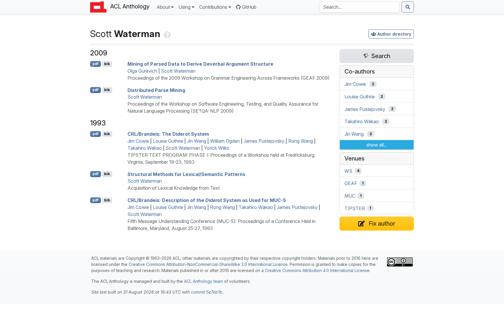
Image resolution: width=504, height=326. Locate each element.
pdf (95, 64)
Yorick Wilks (216, 148)
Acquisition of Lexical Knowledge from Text (173, 188)
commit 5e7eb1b (206, 292)
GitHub (249, 7)
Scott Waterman (178, 71)
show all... (376, 145)
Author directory (394, 34)
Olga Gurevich (142, 71)
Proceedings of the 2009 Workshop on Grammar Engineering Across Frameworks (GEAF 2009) (228, 78)
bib (107, 64)
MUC (349, 196)
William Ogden (225, 141)
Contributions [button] (213, 7)
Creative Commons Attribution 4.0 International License (317, 270)
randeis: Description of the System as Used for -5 (206, 200)
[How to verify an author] (166, 33)
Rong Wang (300, 141)
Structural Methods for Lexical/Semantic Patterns (186, 174)
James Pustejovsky (264, 141)
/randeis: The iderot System (168, 134)
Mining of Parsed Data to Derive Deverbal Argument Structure (200, 64)
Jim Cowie (138, 141)
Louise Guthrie (168, 141)
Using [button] (184, 7)
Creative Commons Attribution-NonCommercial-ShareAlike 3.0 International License (208, 264)
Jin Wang (196, 141)
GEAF (350, 183)
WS (348, 171)
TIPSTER (354, 208)
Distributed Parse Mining (156, 90)
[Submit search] (408, 7)
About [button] (163, 7)
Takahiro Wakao (144, 148)
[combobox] (359, 7)
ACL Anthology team (203, 281)
